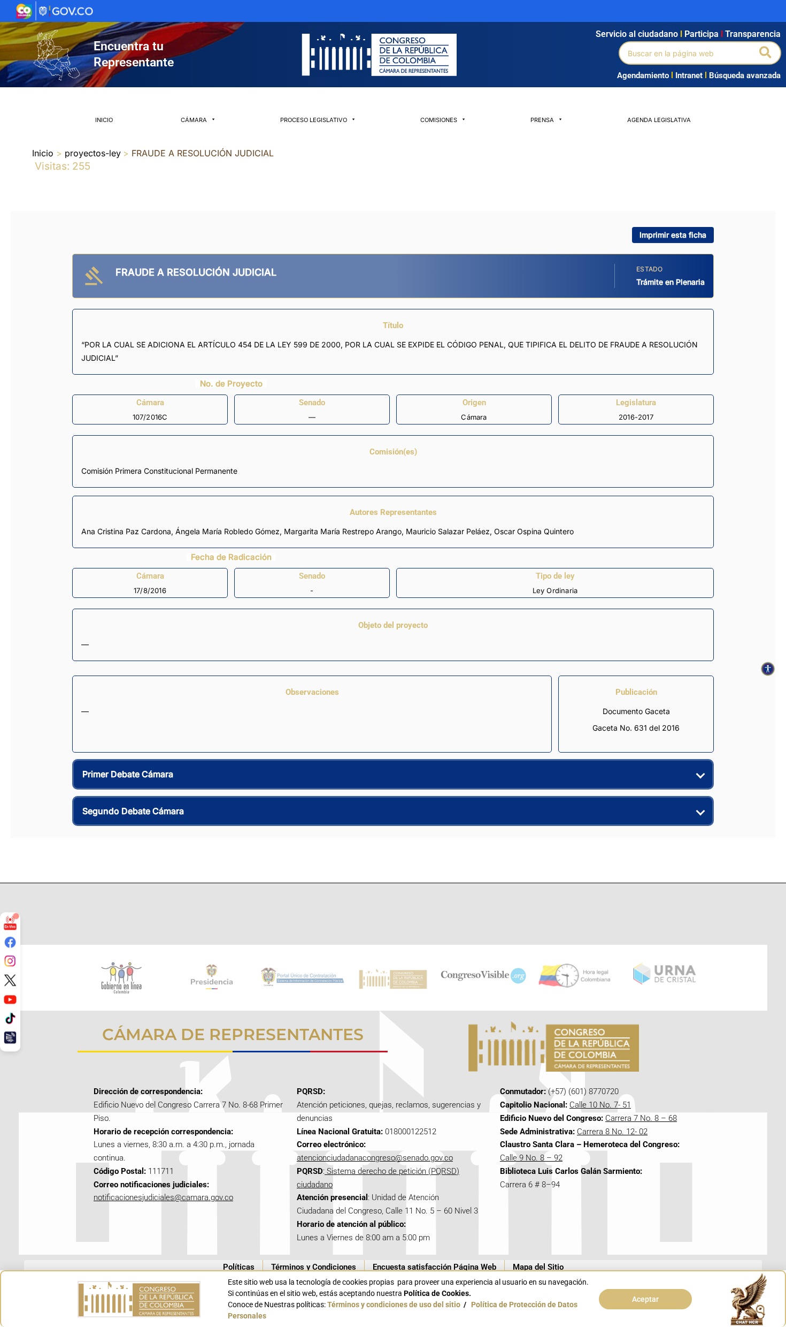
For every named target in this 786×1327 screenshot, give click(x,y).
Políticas (239, 1267)
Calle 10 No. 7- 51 (600, 1105)
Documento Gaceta (636, 711)
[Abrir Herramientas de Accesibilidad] (768, 669)
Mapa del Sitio (538, 1267)
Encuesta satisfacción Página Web (434, 1267)
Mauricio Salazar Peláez (448, 531)
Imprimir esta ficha (672, 234)
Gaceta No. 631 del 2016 (636, 727)
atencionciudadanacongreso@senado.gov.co (375, 1158)
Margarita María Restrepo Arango (343, 531)
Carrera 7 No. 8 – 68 (641, 1118)
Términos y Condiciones (313, 1267)
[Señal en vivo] (10, 922)
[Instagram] (10, 960)
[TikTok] (10, 1018)
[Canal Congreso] (10, 1037)
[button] (766, 53)
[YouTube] (10, 998)
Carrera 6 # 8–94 (530, 1184)
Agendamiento (643, 75)
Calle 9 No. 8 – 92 (531, 1158)
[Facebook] (10, 941)
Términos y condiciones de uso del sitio (393, 1304)
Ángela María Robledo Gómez (227, 531)
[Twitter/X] (10, 980)
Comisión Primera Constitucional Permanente (159, 470)
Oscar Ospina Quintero (534, 531)
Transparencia (753, 34)
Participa (703, 34)
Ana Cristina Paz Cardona (126, 531)
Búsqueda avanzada (745, 75)
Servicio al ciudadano (637, 34)
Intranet (687, 75)
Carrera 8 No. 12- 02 (612, 1131)
